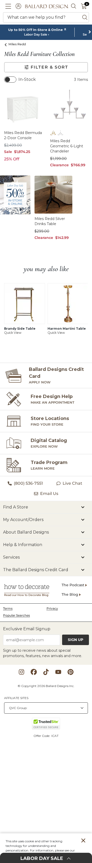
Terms (8, 608)
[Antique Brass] (53, 133)
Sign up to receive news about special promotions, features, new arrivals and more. (42, 653)
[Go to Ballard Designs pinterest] (70, 672)
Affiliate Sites (16, 698)
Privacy (52, 608)
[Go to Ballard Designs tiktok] (46, 672)
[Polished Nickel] (60, 133)
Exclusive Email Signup (26, 628)
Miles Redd (17, 44)
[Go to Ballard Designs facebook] (34, 672)
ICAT (55, 736)
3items (81, 80)
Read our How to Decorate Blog (26, 595)
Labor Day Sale (35, 34)
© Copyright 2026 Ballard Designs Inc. (46, 686)
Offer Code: (42, 736)
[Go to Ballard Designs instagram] (21, 672)
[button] (8, 6)
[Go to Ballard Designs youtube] (58, 672)
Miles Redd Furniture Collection (39, 54)
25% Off (11, 159)
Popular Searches (16, 615)
